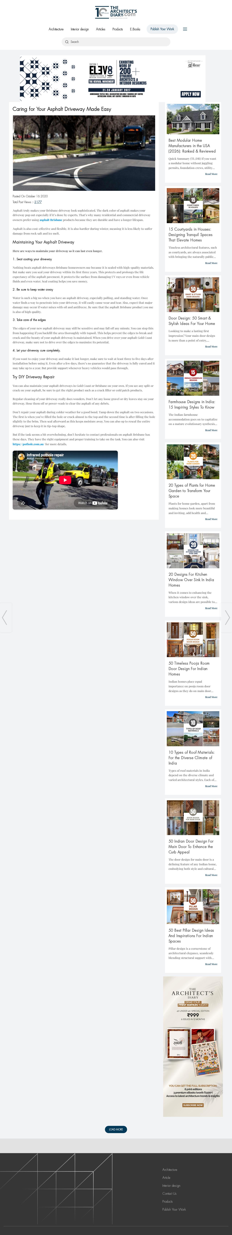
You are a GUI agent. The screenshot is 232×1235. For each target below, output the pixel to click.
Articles (100, 29)
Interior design (80, 29)
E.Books (135, 29)
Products (118, 29)
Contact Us (169, 1194)
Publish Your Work (162, 29)
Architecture (56, 29)
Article (166, 1178)
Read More (211, 174)
